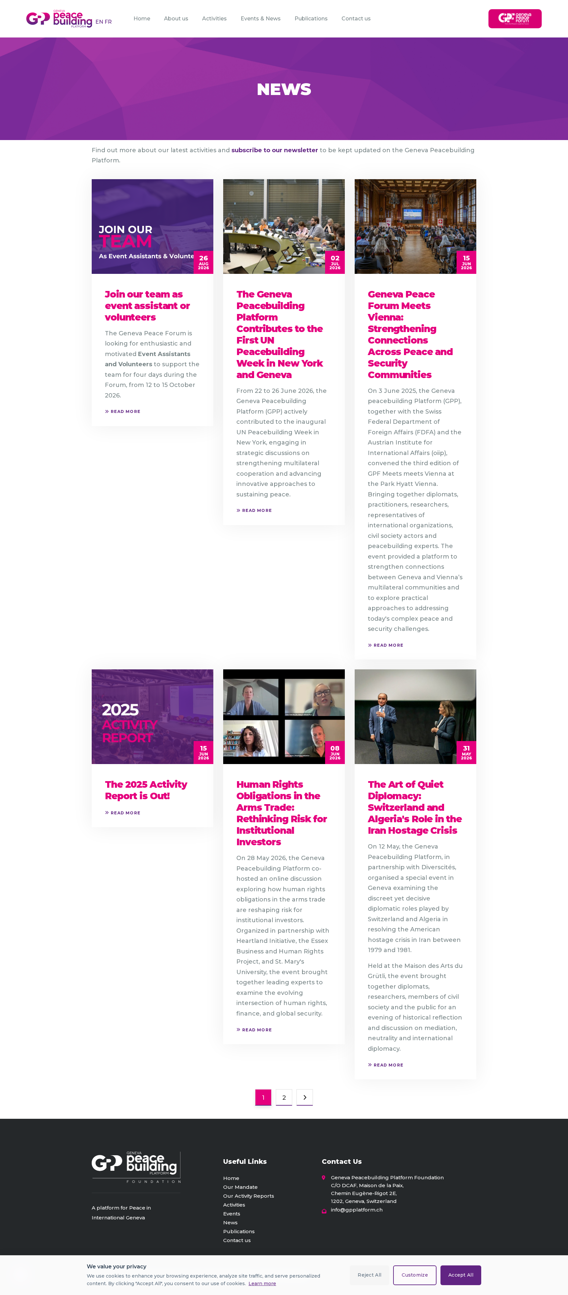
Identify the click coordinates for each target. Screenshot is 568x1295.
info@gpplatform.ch (357, 1210)
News (230, 1222)
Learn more (262, 1283)
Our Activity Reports (248, 1196)
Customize (415, 1275)
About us (176, 18)
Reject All (369, 1275)
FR (108, 22)
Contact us (356, 18)
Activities (214, 18)
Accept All (460, 1275)
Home (141, 18)
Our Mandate (240, 1187)
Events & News (261, 18)
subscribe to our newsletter (274, 150)
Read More (125, 411)
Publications (311, 18)
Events (231, 1214)
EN (100, 22)
